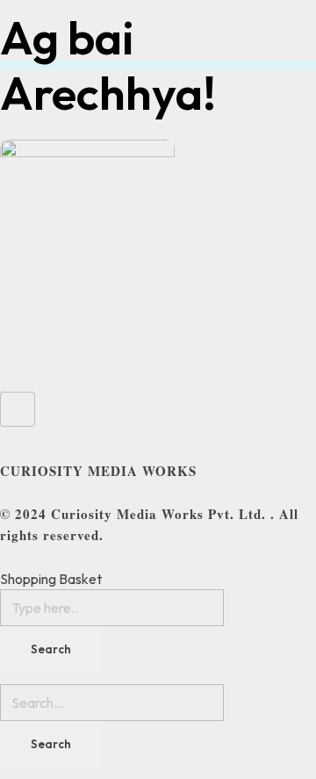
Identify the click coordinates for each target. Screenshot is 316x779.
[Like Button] (17, 409)
